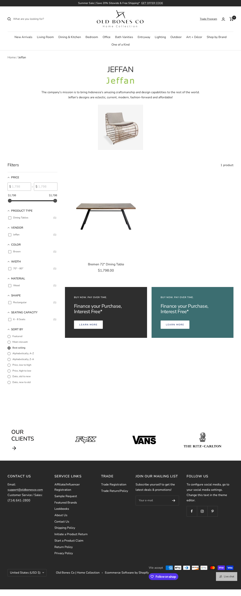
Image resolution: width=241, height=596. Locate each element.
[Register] (173, 500)
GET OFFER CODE (152, 3)
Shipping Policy (64, 528)
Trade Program (208, 19)
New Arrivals (23, 37)
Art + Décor (194, 37)
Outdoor (176, 37)
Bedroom (91, 37)
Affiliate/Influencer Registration (67, 487)
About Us (60, 515)
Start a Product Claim (68, 541)
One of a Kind (120, 45)
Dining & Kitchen (69, 37)
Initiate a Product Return (71, 534)
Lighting (160, 37)
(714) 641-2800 (19, 500)
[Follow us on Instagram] (202, 511)
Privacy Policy (63, 553)
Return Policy (63, 547)
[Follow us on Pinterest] (212, 511)
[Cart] (231, 19)
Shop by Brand (217, 37)
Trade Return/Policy (114, 491)
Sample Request (65, 496)
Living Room (45, 37)
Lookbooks (61, 509)
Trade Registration (113, 484)
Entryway (144, 37)
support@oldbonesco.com (25, 490)
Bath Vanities (124, 37)
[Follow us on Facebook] (192, 511)
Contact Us (61, 522)
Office (107, 37)
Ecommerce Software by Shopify (127, 573)
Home (12, 57)
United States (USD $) (25, 573)
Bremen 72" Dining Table (106, 264)
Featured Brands (65, 503)
